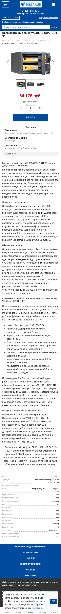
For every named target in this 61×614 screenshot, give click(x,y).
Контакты (30, 575)
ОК (53, 601)
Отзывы (30, 570)
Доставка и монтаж (30, 564)
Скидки (31, 558)
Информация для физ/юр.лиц (30, 547)
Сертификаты (30, 552)
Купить (30, 117)
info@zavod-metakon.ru (48, 18)
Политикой (37, 608)
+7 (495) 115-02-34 (30, 11)
